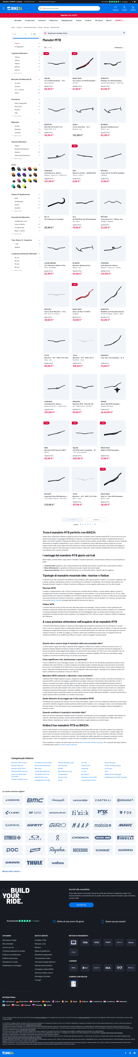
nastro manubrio (71, 744)
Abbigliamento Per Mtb (42, 780)
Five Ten (84, 762)
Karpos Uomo (85, 765)
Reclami (38, 947)
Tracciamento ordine (42, 958)
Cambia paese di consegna (33, 1024)
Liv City (83, 771)
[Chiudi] (124, 33)
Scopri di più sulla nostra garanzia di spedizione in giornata (24, 1037)
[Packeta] (131, 967)
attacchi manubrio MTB (87, 742)
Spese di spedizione (42, 951)
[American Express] (96, 942)
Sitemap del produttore (43, 965)
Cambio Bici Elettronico (42, 771)
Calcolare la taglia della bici (45, 962)
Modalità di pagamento (43, 955)
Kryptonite (84, 768)
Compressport (62, 774)
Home (13, 27)
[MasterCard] (73, 942)
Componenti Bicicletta (29, 27)
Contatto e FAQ (40, 940)
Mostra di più (18, 73)
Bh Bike (60, 768)
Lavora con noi (8, 947)
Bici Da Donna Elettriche (43, 765)
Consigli (38, 980)
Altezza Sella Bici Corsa (66, 762)
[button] (25, 53)
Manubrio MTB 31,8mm (19, 762)
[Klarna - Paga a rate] (131, 942)
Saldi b (63, 15)
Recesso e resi (40, 944)
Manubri (46, 27)
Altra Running (62, 765)
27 (95, 524)
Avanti (96, 519)
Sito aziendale (7, 944)
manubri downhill (56, 600)
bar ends (62, 744)
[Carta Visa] (85, 942)
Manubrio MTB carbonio (19, 771)
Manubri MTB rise (17, 765)
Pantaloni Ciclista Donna (19, 779)
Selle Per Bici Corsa (41, 777)
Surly (106, 771)
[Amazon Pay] (119, 942)
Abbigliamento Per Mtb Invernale (115, 777)
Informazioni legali (9, 940)
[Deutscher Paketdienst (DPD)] (85, 967)
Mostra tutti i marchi (11, 871)
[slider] (12, 38)
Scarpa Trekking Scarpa (113, 765)
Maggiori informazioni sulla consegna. (112, 1033)
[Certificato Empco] (73, 983)
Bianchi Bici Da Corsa (65, 771)
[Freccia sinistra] (46, 64)
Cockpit (40, 27)
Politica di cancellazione (11, 955)
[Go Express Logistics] (119, 967)
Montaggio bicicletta (42, 976)
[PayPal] (108, 942)
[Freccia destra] (67, 64)
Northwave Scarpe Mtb (89, 777)
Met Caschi (85, 774)
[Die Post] (96, 967)
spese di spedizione (41, 1017)
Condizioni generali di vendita (13, 951)
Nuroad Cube (62, 777)
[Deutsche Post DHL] (73, 967)
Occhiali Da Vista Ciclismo (43, 762)
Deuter (60, 780)
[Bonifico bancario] (73, 952)
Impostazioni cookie (10, 962)
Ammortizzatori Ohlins (88, 780)
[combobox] (109, 47)
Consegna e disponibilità (44, 969)
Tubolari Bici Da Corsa (42, 774)
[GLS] (108, 967)
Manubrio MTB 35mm (18, 768)
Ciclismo (19, 27)
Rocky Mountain (110, 762)
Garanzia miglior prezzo (44, 973)
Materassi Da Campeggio (113, 774)
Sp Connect (108, 768)
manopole (99, 742)
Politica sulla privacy (10, 958)
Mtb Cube (38, 768)
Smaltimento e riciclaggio (12, 965)
